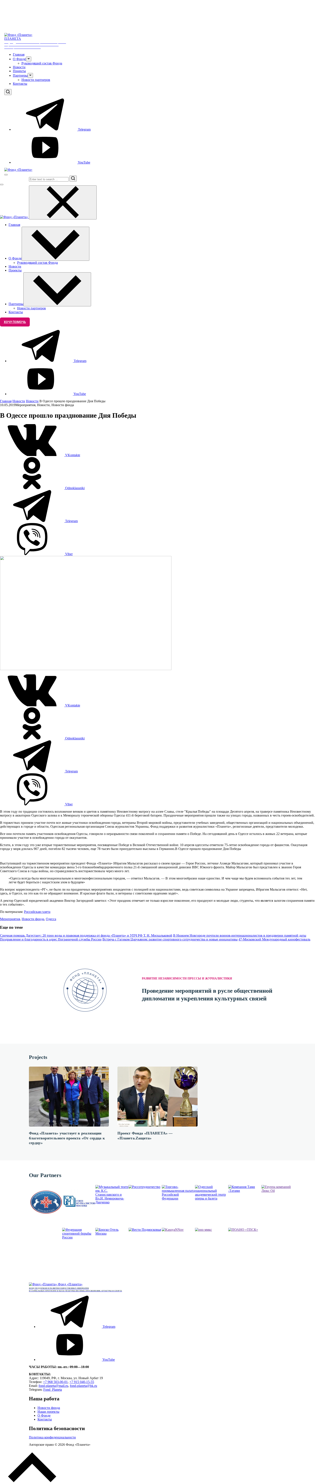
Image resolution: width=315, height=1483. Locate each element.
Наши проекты (48, 1411)
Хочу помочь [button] (15, 322)
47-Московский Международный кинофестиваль (274, 939)
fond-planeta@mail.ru (53, 1386)
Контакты (20, 83)
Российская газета (37, 912)
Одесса (51, 919)
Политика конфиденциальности (52, 1437)
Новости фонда (33, 919)
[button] (28, 59)
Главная (18, 54)
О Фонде (44, 1415)
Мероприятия (10, 919)
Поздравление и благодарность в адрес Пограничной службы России (51, 939)
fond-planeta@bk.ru (83, 1386)
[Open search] (8, 92)
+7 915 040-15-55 (81, 1382)
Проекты (19, 71)
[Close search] (1, 184)
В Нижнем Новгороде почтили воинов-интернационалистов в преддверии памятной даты (239, 935)
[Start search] (73, 179)
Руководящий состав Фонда (41, 63)
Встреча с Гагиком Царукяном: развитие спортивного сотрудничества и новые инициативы (170, 939)
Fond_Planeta (52, 1389)
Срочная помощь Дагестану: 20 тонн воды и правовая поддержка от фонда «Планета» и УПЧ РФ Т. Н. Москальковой (86, 935)
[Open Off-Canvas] (6, 174)
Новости (19, 67)
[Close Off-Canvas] (63, 202)
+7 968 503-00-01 (55, 1382)
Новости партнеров (35, 80)
